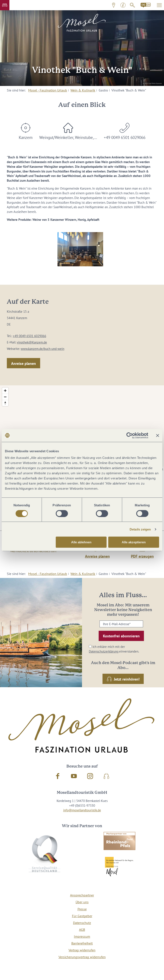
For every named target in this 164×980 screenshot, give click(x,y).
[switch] (62, 513)
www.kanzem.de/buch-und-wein (42, 349)
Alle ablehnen (81, 542)
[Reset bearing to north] (5, 403)
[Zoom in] (5, 391)
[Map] (82, 428)
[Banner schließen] (157, 435)
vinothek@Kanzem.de (32, 342)
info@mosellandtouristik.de (82, 810)
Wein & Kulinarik (82, 90)
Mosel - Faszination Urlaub (47, 90)
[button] (4, 5)
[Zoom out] (5, 397)
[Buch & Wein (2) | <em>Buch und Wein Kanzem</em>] (80, 249)
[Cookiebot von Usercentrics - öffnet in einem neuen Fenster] (129, 435)
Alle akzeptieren (134, 542)
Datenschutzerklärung (104, 651)
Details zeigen (140, 529)
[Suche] (132, 5)
